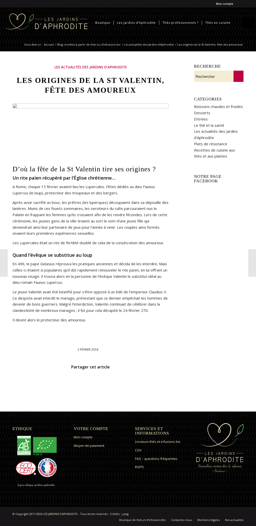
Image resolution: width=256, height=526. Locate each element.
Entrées (201, 118)
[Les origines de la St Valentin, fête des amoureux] (90, 133)
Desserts (202, 112)
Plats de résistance (210, 143)
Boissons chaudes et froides (218, 106)
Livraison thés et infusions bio (157, 441)
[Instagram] (247, 4)
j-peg (125, 514)
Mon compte (224, 4)
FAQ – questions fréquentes (156, 458)
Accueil (49, 44)
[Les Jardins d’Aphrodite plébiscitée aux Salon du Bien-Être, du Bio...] (4, 263)
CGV (138, 450)
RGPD (139, 467)
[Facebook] (239, 4)
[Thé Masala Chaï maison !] (252, 263)
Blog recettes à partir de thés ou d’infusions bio (88, 44)
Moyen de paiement (89, 445)
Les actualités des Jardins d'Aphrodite (149, 44)
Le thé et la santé (209, 125)
